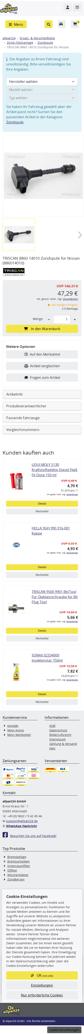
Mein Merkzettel (19, 735)
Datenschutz (58, 730)
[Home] (9, 8)
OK (44, 975)
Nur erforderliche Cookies (42, 995)
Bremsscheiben (18, 861)
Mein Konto (15, 730)
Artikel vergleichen (45, 366)
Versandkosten (70, 299)
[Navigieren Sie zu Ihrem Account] (67, 7)
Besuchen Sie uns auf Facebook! (33, 836)
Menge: (38, 319)
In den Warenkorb (45, 328)
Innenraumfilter (18, 866)
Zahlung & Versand (63, 744)
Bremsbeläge (16, 857)
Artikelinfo (14, 394)
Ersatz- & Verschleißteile (37, 38)
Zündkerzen (16, 879)
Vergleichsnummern (22, 429)
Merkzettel (42, 511)
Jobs (52, 748)
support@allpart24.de (22, 821)
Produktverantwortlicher (26, 406)
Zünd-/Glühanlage (20, 43)
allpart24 (9, 38)
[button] (49, 24)
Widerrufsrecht (60, 735)
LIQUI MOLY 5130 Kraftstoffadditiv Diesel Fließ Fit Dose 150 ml (54, 469)
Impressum (57, 739)
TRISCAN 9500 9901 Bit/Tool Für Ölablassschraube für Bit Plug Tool (55, 596)
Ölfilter (12, 870)
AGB (52, 726)
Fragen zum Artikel (45, 377)
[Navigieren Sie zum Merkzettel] (77, 7)
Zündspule (45, 43)
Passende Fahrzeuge (23, 417)
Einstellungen (42, 985)
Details (42, 503)
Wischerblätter (18, 875)
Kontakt (12, 726)
